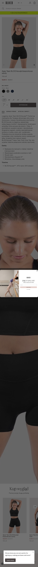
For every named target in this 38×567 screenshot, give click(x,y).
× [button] (33, 552)
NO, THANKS (28, 289)
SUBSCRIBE (28, 287)
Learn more (10, 560)
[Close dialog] (37, 270)
